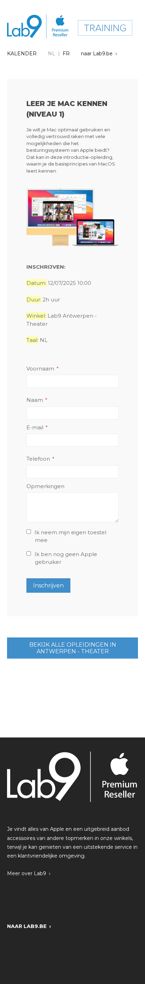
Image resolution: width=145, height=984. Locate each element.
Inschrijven (48, 585)
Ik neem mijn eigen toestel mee (70, 536)
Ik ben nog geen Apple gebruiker (65, 558)
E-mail (34, 427)
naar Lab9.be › (99, 53)
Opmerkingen (45, 486)
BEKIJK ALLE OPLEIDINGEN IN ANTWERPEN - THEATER (72, 648)
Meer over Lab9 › (28, 873)
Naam (34, 400)
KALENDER (22, 53)
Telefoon (38, 458)
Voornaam (40, 368)
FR (66, 53)
